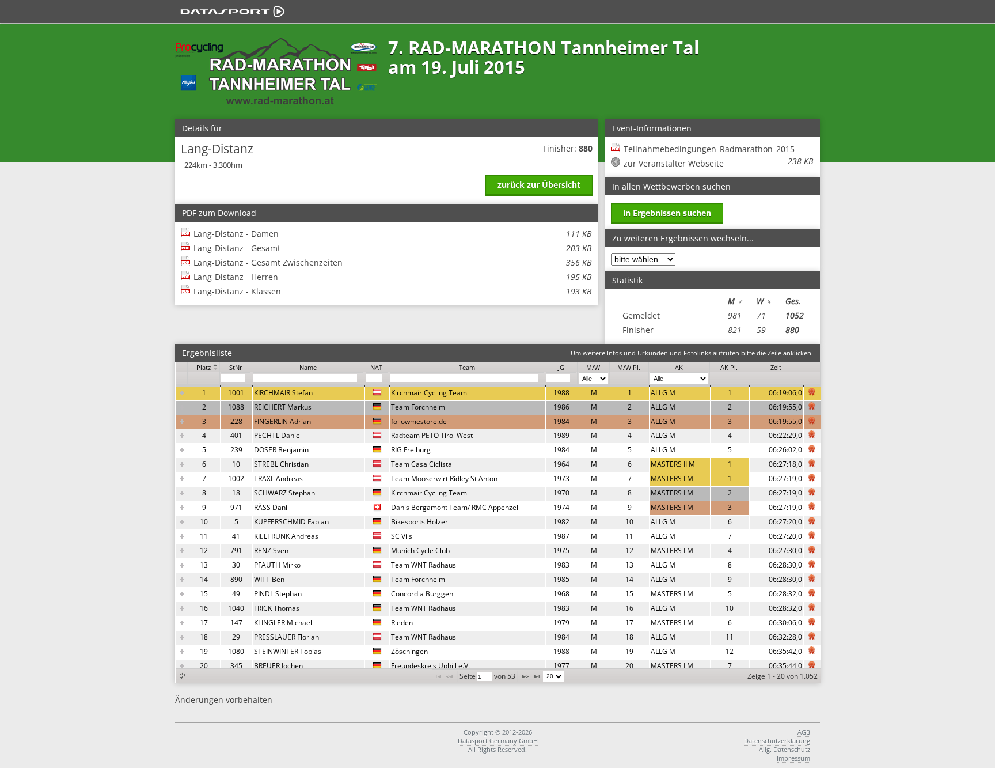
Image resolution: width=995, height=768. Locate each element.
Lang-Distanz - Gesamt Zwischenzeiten (392, 262)
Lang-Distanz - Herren (392, 276)
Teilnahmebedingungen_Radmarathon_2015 (718, 149)
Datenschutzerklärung (777, 740)
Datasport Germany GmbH (498, 740)
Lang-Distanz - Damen (392, 233)
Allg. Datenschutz (784, 749)
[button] (182, 675)
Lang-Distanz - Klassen (392, 291)
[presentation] (498, 529)
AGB (803, 732)
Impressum (793, 758)
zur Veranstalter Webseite (674, 163)
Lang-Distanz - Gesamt (392, 248)
